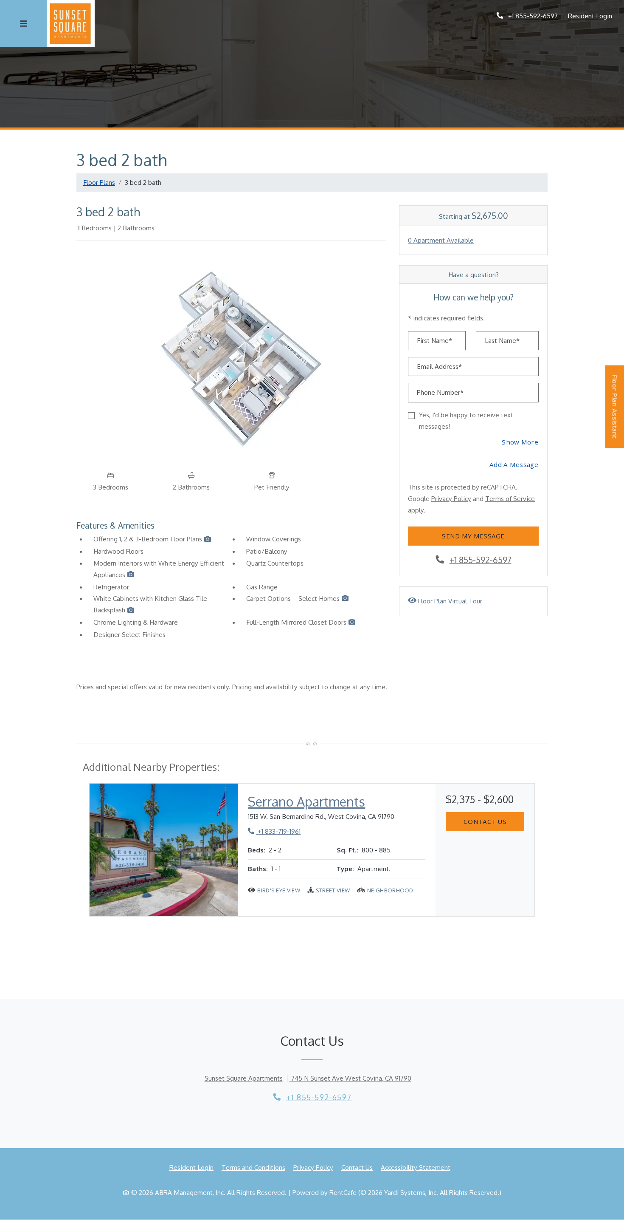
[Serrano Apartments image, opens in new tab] (164, 850)
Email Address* (439, 366)
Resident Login (590, 15)
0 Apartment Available (441, 240)
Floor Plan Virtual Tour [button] (449, 600)
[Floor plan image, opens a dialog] (231, 357)
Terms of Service (510, 498)
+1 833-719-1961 (274, 831)
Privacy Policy (451, 498)
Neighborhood (390, 890)
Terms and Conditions (253, 1167)
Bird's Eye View (278, 890)
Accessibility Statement (415, 1167)
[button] (207, 539)
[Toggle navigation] (23, 23)
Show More (520, 441)
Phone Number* (440, 392)
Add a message (513, 464)
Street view (333, 890)
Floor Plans (99, 182)
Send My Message (473, 536)
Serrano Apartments (306, 801)
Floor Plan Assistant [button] (615, 411)
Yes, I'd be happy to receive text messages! (466, 420)
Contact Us (485, 821)
